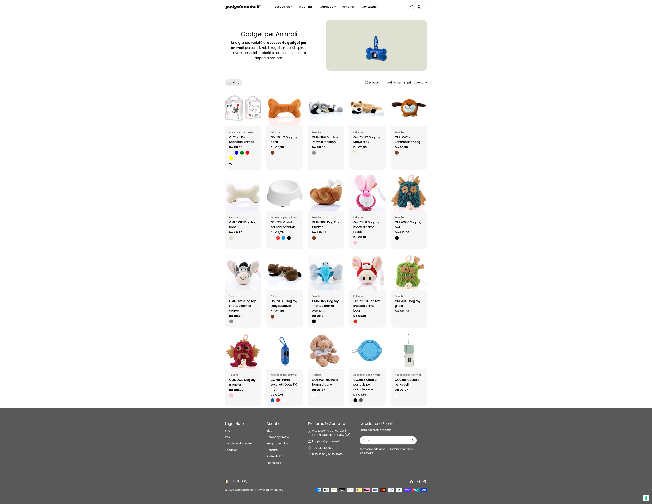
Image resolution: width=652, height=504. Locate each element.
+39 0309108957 (322, 448)
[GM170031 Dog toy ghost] (409, 272)
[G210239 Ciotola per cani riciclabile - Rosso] (278, 238)
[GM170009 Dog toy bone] (284, 108)
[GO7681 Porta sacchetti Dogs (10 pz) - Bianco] (283, 400)
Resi (227, 437)
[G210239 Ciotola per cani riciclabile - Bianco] (272, 238)
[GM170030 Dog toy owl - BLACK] (397, 238)
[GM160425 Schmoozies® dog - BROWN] (397, 153)
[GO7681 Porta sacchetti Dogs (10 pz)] (284, 351)
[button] (412, 6)
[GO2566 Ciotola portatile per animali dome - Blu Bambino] (366, 400)
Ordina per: (394, 83)
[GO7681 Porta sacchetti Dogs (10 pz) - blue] (272, 400)
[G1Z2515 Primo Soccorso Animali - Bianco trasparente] (231, 153)
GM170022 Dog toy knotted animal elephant (325, 306)
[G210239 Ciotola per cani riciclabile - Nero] (289, 238)
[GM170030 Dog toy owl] (409, 193)
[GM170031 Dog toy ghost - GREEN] (397, 317)
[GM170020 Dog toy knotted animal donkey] (243, 272)
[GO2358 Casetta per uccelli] (409, 351)
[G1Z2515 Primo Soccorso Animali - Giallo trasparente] (231, 158)
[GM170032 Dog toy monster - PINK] (231, 395)
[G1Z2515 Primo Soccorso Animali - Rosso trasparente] (247, 153)
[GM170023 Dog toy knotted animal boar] (367, 272)
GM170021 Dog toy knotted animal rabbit (366, 227)
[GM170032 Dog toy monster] (243, 351)
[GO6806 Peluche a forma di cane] (326, 351)
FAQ (228, 431)
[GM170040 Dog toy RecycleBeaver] (284, 272)
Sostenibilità (274, 456)
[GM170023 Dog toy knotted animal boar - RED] (355, 321)
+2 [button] (230, 164)
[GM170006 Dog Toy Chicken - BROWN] (314, 238)
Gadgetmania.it (245, 490)
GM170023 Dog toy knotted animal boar (366, 306)
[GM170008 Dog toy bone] (243, 193)
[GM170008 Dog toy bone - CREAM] (231, 238)
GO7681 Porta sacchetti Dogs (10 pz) (283, 384)
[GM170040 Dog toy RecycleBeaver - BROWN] (272, 317)
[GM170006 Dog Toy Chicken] (326, 193)
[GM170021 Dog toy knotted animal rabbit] (367, 193)
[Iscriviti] (412, 440)
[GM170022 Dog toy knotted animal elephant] (326, 272)
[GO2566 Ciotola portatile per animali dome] (367, 351)
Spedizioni (231, 450)
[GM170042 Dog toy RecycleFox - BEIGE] (355, 153)
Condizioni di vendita (238, 443)
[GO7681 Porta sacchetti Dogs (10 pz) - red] (278, 400)
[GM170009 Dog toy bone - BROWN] (272, 153)
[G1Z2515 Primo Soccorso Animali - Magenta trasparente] (253, 153)
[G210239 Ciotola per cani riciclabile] (284, 193)
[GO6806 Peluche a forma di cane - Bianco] (314, 395)
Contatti (272, 450)
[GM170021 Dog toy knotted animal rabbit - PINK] (355, 243)
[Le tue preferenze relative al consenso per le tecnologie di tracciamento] (646, 498)
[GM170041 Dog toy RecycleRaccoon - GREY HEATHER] (314, 153)
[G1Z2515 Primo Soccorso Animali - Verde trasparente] (242, 153)
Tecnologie (273, 463)
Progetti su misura (278, 443)
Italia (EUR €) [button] (239, 481)
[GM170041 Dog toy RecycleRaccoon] (326, 108)
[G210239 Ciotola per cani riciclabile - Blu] (283, 238)
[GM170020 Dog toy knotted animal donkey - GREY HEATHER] (231, 321)
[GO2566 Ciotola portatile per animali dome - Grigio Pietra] (361, 400)
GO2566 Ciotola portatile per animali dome (364, 384)
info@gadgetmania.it (326, 441)
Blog (269, 431)
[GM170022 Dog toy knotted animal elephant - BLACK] (314, 321)
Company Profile (277, 437)
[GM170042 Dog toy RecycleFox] (367, 108)
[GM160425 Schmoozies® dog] (409, 108)
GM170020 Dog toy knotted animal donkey (242, 306)
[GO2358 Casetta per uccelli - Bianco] (397, 395)
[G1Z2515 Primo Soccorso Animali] (243, 108)
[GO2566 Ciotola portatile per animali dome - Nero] (355, 400)
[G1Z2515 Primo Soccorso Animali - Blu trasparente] (236, 153)
